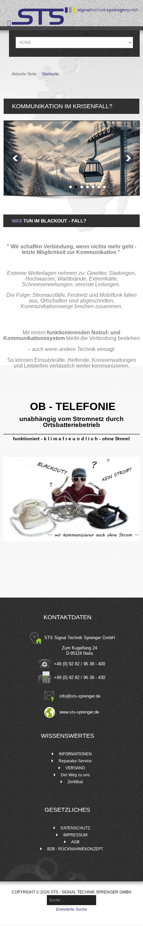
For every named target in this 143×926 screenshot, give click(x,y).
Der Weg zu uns (75, 775)
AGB (75, 842)
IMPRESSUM (75, 835)
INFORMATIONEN (75, 754)
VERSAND (75, 768)
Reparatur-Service (75, 761)
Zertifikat (75, 782)
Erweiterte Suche (71, 909)
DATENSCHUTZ (75, 828)
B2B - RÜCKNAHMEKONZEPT (75, 849)
